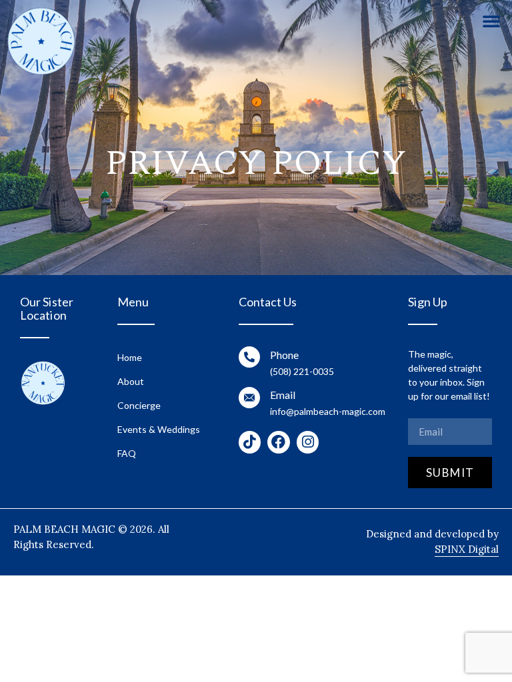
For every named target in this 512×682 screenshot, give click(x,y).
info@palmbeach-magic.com (327, 411)
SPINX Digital (467, 549)
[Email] (249, 397)
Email (282, 394)
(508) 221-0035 (302, 371)
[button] (491, 21)
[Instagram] (308, 442)
